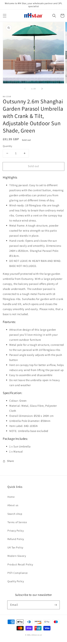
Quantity (7, 146)
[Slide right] (42, 88)
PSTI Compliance (17, 573)
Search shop (14, 513)
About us (12, 505)
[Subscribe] (55, 605)
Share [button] (10, 461)
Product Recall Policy (20, 564)
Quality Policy (15, 581)
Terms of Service (17, 522)
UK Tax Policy (15, 547)
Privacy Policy (15, 530)
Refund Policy (15, 539)
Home (11, 496)
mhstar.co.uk (36, 635)
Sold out (33, 166)
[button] (5, 16)
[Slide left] (25, 88)
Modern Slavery (16, 556)
